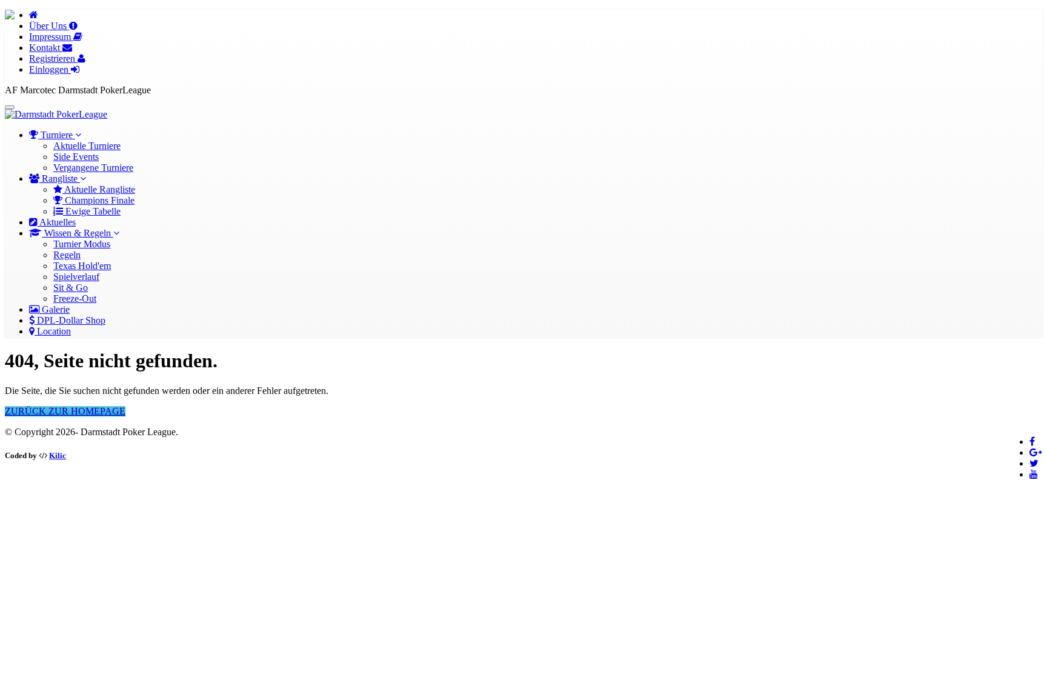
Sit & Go (70, 287)
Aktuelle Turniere (87, 146)
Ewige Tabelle (92, 211)
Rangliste (59, 178)
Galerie (54, 309)
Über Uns (49, 26)
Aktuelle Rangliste (98, 189)
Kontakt (45, 47)
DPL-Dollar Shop (70, 320)
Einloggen (50, 69)
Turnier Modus (81, 244)
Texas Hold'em (82, 266)
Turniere (56, 135)
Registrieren (53, 58)
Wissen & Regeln (77, 233)
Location (53, 331)
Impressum (51, 37)
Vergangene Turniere (93, 167)
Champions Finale (98, 200)
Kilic (57, 455)
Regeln (67, 255)
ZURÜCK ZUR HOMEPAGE (65, 411)
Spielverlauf (76, 277)
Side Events (76, 157)
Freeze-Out (74, 298)
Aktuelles (57, 222)
